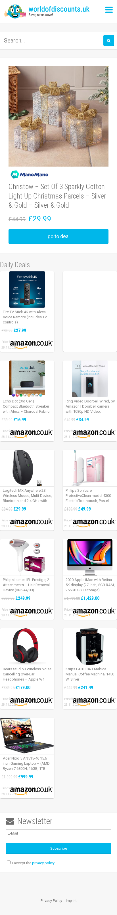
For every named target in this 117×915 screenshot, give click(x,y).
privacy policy (43, 863)
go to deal (59, 236)
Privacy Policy (51, 901)
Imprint (71, 901)
